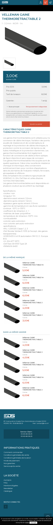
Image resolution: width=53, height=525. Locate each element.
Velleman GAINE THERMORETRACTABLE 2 (32, 289)
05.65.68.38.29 (26, 434)
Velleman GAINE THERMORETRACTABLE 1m (33, 264)
